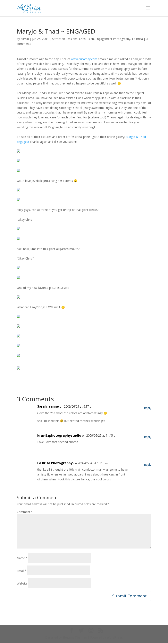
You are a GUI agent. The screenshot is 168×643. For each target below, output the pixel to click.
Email (21, 571)
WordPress (115, 637)
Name (22, 558)
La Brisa (137, 39)
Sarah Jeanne (48, 406)
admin (25, 39)
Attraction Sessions (64, 39)
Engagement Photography (112, 39)
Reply (147, 408)
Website (22, 583)
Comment (25, 512)
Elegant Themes (74, 637)
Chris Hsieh (86, 39)
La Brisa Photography (55, 463)
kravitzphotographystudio (59, 435)
